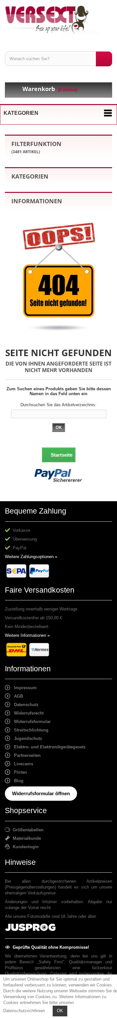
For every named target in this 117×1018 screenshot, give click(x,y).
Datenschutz (24, 704)
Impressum (23, 687)
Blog (16, 780)
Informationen (36, 201)
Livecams (21, 763)
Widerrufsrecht (27, 713)
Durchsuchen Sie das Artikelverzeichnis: (58, 404)
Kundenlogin (24, 846)
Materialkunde (25, 838)
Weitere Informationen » (27, 635)
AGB (16, 696)
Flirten (18, 772)
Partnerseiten (25, 755)
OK (60, 1010)
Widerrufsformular (30, 721)
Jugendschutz (26, 738)
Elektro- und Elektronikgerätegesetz (48, 746)
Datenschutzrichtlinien (24, 1010)
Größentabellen (27, 829)
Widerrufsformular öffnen (41, 793)
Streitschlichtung (29, 730)
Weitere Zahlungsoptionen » (31, 556)
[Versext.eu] (58, 20)
